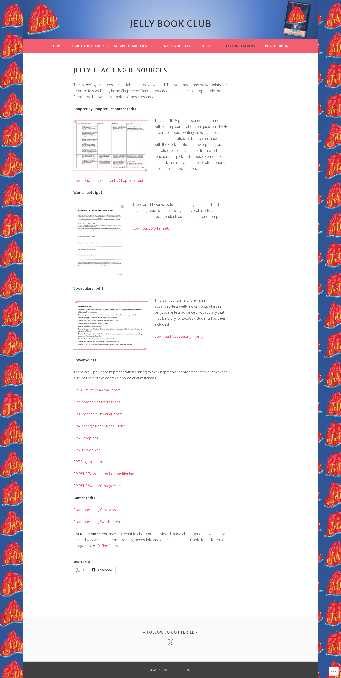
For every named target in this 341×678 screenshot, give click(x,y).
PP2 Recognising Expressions (96, 401)
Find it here (110, 545)
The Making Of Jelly (173, 46)
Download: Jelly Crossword (95, 509)
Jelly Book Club (171, 23)
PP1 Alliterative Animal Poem (97, 389)
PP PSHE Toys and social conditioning (103, 473)
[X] (170, 642)
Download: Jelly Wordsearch (96, 521)
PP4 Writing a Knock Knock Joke (99, 425)
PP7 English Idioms (88, 461)
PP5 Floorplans (85, 437)
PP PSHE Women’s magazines (97, 485)
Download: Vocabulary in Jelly (178, 336)
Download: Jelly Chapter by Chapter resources (111, 180)
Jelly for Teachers (239, 46)
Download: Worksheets (151, 228)
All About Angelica (130, 46)
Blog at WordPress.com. (170, 670)
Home (57, 46)
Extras (206, 46)
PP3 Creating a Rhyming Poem (98, 413)
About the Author (88, 46)
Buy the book (276, 46)
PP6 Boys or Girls (86, 449)
